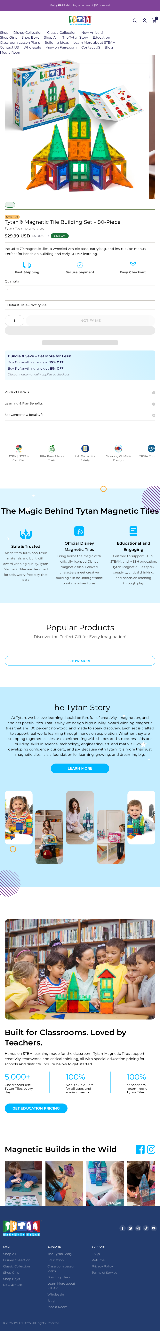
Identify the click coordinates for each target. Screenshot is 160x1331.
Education (101, 37)
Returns (98, 1260)
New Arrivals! (92, 33)
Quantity (12, 281)
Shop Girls (8, 37)
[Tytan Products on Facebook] (122, 1228)
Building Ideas (56, 42)
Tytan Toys (13, 228)
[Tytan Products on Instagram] (138, 1228)
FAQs (96, 1254)
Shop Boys (30, 37)
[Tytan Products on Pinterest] (130, 1228)
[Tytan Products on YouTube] (154, 1228)
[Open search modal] (134, 20)
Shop (4, 33)
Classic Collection (62, 33)
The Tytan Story (75, 37)
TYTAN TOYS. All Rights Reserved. (37, 1323)
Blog (109, 47)
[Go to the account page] (144, 20)
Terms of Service (104, 1272)
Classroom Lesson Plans (20, 42)
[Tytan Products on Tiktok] (146, 1228)
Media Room (10, 52)
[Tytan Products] (80, 20)
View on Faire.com (61, 47)
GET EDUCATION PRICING (36, 1108)
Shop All (51, 37)
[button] (80, 330)
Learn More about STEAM (94, 42)
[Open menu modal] (5, 20)
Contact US (9, 47)
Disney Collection (27, 33)
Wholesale (32, 47)
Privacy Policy (102, 1266)
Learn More (80, 768)
